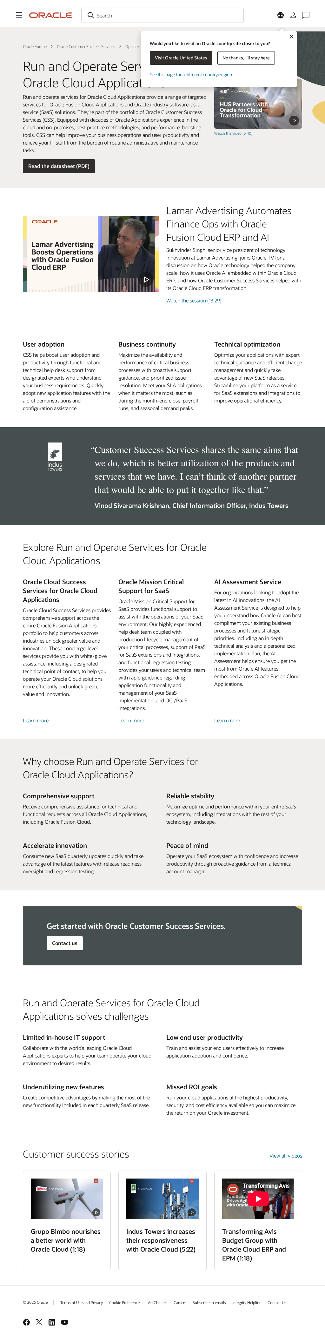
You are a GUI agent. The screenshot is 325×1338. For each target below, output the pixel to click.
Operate (132, 46)
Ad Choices (157, 1302)
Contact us (64, 943)
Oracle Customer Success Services (86, 46)
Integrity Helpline (246, 1302)
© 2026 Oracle (35, 1302)
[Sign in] (293, 15)
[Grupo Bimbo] (67, 1199)
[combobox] (162, 15)
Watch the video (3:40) (233, 133)
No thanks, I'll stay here (246, 58)
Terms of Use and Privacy (81, 1302)
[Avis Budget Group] (258, 1199)
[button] (19, 15)
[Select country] (280, 15)
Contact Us (277, 1302)
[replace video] (258, 104)
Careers (180, 1302)
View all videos (285, 1155)
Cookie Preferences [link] (125, 1302)
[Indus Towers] (162, 1199)
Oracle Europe (35, 46)
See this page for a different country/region (191, 74)
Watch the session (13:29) (194, 300)
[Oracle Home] (51, 15)
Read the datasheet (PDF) (59, 166)
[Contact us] (306, 15)
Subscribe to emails (209, 1302)
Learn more (36, 720)
